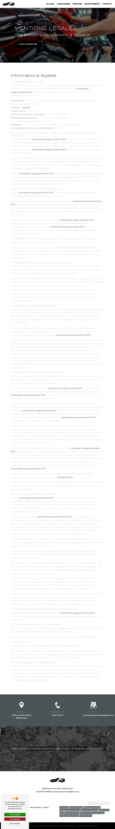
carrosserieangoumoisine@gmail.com (93, 715)
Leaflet (112, 770)
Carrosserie (63, 4)
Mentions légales (67, 826)
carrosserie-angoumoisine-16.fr (48, 139)
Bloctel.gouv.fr (65, 477)
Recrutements (92, 4)
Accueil (50, 4)
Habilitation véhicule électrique (92, 813)
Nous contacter (28, 44)
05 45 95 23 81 (57, 715)
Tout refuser (15, 819)
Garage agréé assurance (69, 816)
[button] (57, 749)
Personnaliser (15, 823)
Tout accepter (14, 814)
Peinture (77, 4)
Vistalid (26, 107)
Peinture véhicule (76, 807)
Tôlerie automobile (72, 813)
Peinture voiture (86, 816)
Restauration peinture (89, 810)
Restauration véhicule (91, 807)
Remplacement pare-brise (70, 810)
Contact (107, 4)
